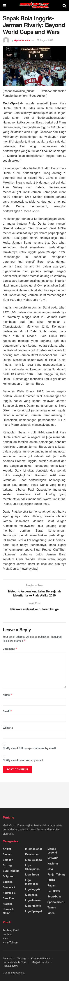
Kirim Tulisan (10, 942)
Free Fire (8, 898)
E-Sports (8, 876)
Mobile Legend (52, 850)
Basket (7, 854)
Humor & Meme (8, 911)
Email (7, 711)
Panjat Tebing (56, 874)
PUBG (51, 880)
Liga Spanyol (33, 911)
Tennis (51, 907)
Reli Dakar (53, 891)
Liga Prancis (33, 905)
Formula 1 (9, 887)
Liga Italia (31, 894)
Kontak (7, 934)
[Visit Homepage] (34, 5)
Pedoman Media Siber (14, 962)
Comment (10, 649)
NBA (50, 869)
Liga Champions (32, 867)
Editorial (8, 882)
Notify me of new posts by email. (23, 760)
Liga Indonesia (31, 881)
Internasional (33, 849)
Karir (5, 938)
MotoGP (52, 858)
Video (51, 913)
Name (7, 695)
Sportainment (55, 902)
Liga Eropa (32, 874)
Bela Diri (8, 860)
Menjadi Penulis (40, 962)
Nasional (53, 863)
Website (8, 727)
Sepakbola (54, 896)
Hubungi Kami (10, 965)
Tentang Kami (11, 930)
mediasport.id (17, 972)
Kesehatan (32, 854)
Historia (8, 904)
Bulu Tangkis (11, 871)
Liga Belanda (33, 860)
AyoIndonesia (22, 40)
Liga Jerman (33, 900)
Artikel (7, 849)
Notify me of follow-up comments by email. (29, 748)
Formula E (9, 893)
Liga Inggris (32, 889)
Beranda (7, 958)
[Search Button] (64, 5)
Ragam (51, 885)
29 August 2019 (45, 40)
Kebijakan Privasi (40, 958)
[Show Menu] (4, 5)
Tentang (21, 958)
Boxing (7, 865)
